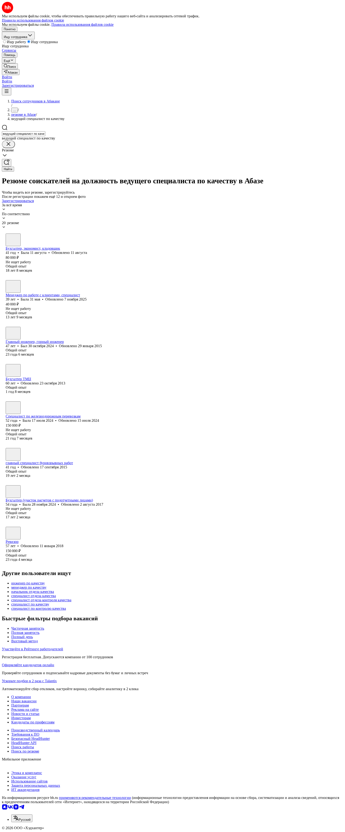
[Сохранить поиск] (6, 163)
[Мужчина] (13, 333)
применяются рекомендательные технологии (95, 798)
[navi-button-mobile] (6, 91)
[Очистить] (8, 144)
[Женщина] (13, 239)
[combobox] (23, 133)
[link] (10, 66)
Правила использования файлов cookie (82, 24)
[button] (7, 77)
